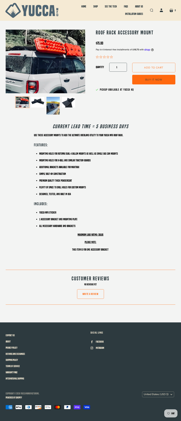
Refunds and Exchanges (15, 354)
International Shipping (15, 378)
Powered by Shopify (14, 397)
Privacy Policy (11, 347)
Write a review (91, 294)
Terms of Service (13, 366)
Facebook (100, 341)
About (8, 341)
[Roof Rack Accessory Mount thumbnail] (22, 102)
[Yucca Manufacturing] (31, 10)
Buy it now (153, 79)
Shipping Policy (12, 360)
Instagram (100, 348)
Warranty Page (11, 372)
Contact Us (10, 335)
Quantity (100, 67)
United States (156, 394)
